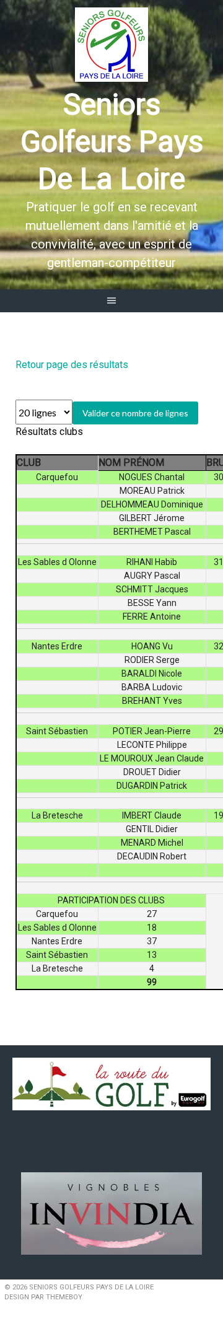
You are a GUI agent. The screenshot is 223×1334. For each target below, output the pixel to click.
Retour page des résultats (71, 365)
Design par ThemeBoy (43, 1297)
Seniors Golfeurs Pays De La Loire (111, 141)
